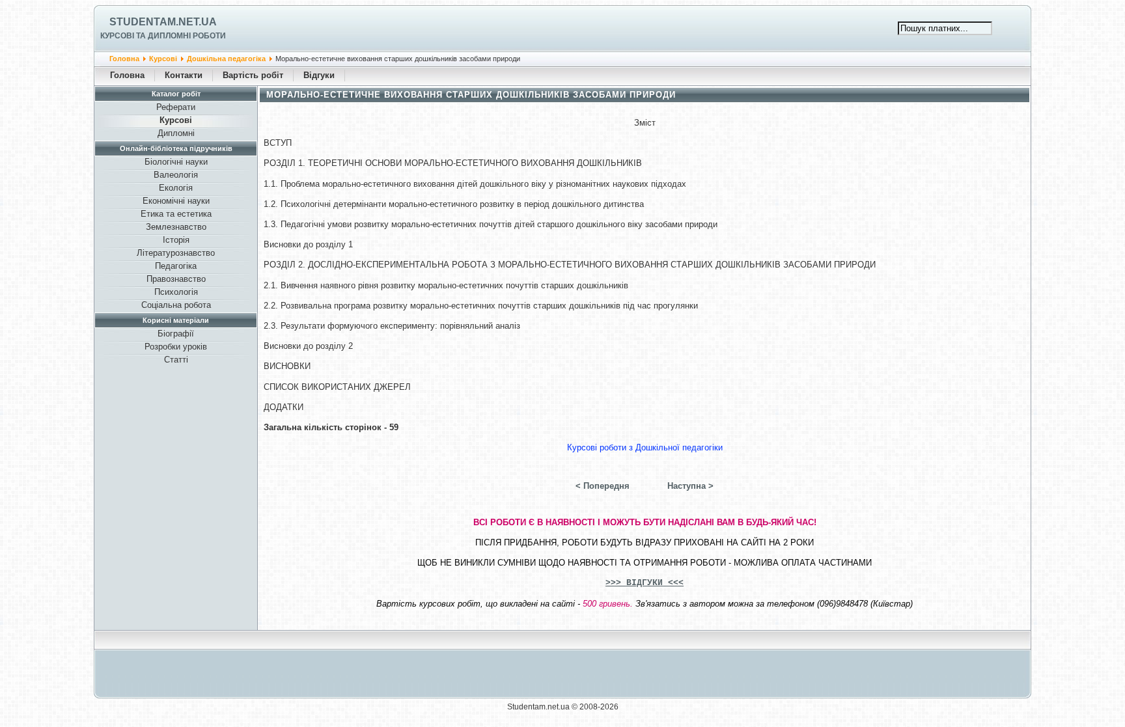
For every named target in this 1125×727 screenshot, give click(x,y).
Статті (176, 359)
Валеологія (176, 175)
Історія (176, 240)
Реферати (175, 107)
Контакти (183, 75)
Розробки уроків (176, 346)
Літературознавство (176, 253)
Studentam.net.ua (163, 21)
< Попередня (603, 486)
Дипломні (176, 133)
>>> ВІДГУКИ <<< (644, 583)
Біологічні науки (176, 162)
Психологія (176, 292)
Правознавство (176, 279)
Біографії (176, 333)
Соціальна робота (176, 305)
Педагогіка (176, 266)
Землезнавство (176, 227)
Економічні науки (176, 201)
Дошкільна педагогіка (226, 58)
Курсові (163, 58)
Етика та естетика (176, 214)
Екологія (176, 188)
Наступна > (690, 486)
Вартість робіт (253, 75)
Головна (124, 58)
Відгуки (319, 75)
